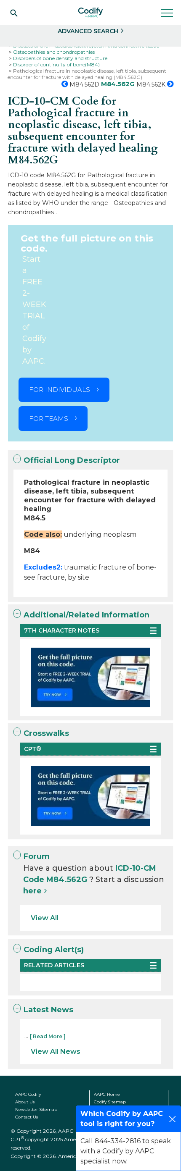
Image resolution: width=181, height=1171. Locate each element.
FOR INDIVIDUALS (59, 390)
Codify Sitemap (110, 1102)
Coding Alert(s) (54, 949)
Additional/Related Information (86, 615)
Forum (37, 856)
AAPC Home (107, 1094)
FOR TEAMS (48, 419)
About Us (25, 1102)
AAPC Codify (28, 1094)
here (32, 890)
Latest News (48, 1009)
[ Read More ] (48, 1036)
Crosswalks (46, 733)
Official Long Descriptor (72, 460)
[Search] (14, 13)
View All (45, 918)
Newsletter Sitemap (36, 1109)
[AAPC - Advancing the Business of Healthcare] (90, 13)
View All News (55, 1051)
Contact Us (26, 1117)
